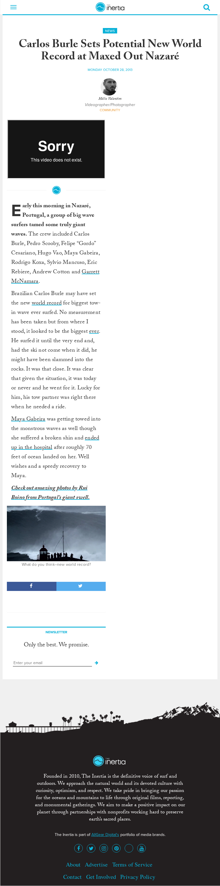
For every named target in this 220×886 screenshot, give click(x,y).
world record (47, 303)
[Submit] (96, 663)
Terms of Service (132, 864)
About (73, 864)
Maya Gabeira (28, 420)
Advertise (96, 864)
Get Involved (101, 877)
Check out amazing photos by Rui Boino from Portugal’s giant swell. (50, 493)
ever (94, 332)
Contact (72, 877)
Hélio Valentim (110, 99)
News (110, 31)
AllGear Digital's (105, 834)
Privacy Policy (137, 877)
